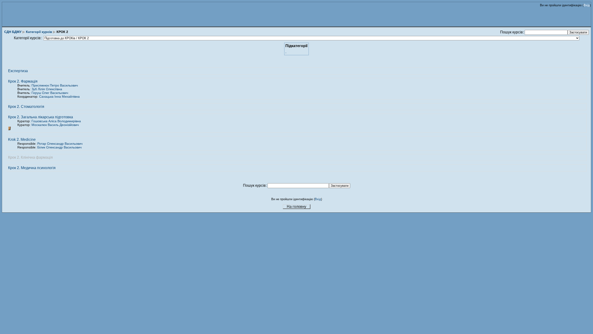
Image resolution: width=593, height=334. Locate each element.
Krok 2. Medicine (22, 139)
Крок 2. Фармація (23, 81)
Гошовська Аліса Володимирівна (56, 121)
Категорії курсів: (27, 38)
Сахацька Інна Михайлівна (59, 96)
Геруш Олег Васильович (50, 93)
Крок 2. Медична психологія (32, 168)
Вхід (587, 5)
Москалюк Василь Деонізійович (55, 125)
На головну (296, 207)
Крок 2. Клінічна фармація (30, 157)
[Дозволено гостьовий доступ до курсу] (10, 129)
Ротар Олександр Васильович (59, 143)
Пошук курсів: (512, 32)
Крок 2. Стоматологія (26, 107)
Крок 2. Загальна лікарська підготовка (40, 117)
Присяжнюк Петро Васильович (55, 85)
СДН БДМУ (13, 32)
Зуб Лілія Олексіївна (47, 89)
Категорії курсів (39, 32)
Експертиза (18, 71)
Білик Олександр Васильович (59, 147)
